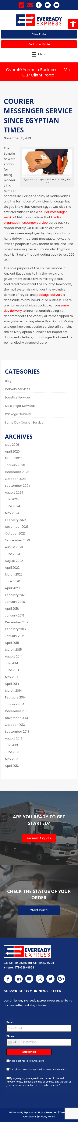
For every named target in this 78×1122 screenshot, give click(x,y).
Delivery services (17, 389)
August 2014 (14, 656)
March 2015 (13, 649)
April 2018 (12, 608)
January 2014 (14, 704)
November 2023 (17, 526)
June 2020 (12, 581)
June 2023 (12, 554)
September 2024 (17, 485)
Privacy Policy (46, 1116)
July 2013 (11, 745)
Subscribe (29, 1051)
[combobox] (13, 1042)
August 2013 (13, 738)
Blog (8, 381)
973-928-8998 (24, 967)
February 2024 (16, 520)
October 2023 (15, 533)
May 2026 (12, 445)
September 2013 (17, 731)
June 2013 (12, 752)
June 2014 (12, 670)
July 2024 (12, 499)
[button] (73, 24)
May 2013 (11, 759)
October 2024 (15, 479)
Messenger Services (20, 406)
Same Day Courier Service (24, 422)
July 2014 (11, 663)
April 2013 (12, 766)
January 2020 (15, 602)
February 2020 (16, 595)
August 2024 (14, 492)
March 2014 (13, 690)
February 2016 (15, 629)
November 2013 (16, 718)
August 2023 (14, 547)
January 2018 (14, 615)
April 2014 (12, 684)
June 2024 (12, 506)
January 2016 (14, 636)
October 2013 (15, 725)
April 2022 (12, 567)
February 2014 (15, 697)
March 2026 (14, 458)
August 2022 (14, 561)
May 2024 (12, 513)
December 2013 (16, 711)
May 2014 (12, 677)
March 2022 (13, 574)
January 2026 (15, 465)
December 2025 (17, 472)
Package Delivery (18, 414)
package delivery (49, 295)
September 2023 (17, 540)
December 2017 (16, 622)
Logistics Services (18, 397)
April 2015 (12, 643)
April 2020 (12, 588)
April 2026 (12, 451)
